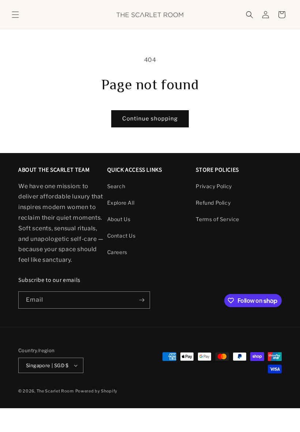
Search (116, 186)
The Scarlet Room (55, 391)
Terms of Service (217, 219)
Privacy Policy (214, 186)
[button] (15, 15)
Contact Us (121, 235)
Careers (117, 252)
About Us (119, 219)
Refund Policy (213, 203)
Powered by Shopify (96, 391)
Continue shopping (150, 118)
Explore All (121, 203)
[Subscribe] (142, 300)
